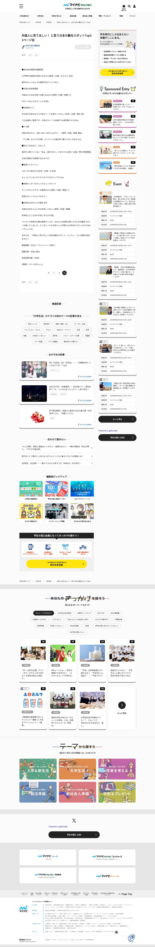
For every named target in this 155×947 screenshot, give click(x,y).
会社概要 (47, 939)
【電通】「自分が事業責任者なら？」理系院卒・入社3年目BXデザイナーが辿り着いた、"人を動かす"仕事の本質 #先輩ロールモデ (124, 272)
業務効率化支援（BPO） (62, 931)
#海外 (52, 418)
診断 (87, 330)
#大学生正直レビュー (77, 632)
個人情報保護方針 (89, 939)
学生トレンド (32, 324)
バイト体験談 (53, 341)
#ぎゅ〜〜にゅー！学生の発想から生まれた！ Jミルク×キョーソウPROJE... (62, 673)
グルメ (48, 330)
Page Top (127, 894)
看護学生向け (69, 905)
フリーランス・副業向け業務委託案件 (98, 907)
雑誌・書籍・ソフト (64, 916)
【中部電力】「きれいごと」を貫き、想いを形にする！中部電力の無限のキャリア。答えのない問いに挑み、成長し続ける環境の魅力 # (124, 201)
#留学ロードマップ (84, 613)
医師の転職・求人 (103, 926)
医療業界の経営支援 (59, 928)
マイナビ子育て (112, 916)
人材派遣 (47, 923)
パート (47, 907)
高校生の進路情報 (50, 910)
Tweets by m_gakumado (107, 430)
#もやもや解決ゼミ (102, 619)
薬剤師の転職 (69, 926)
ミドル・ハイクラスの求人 (114, 905)
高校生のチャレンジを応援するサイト (84, 913)
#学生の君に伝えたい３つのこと (106, 626)
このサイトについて (24, 894)
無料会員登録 (57, 564)
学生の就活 (48, 905)
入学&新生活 (23, 16)
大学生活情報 (119, 913)
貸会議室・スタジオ (84, 931)
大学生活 (40, 16)
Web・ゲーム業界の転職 (59, 923)
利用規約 (32, 894)
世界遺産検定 (88, 916)
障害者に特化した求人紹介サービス (76, 907)
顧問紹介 (61, 926)
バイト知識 (38, 341)
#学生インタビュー (57, 626)
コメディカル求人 (90, 926)
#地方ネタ (63, 394)
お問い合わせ (47, 894)
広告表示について (55, 894)
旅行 (30, 55)
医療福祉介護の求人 (117, 907)
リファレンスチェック (110, 931)
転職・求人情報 (93, 905)
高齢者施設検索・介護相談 (77, 920)
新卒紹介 (82, 923)
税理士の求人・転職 (50, 926)
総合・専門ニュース (65, 913)
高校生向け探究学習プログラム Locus (68, 910)
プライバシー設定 (86, 894)
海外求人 (102, 905)
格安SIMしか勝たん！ (71, 341)
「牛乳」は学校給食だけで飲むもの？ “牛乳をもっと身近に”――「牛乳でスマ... (92, 673)
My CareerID (79, 918)
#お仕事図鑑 (115, 613)
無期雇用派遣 (123, 926)
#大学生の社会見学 (64, 613)
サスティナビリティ (64, 939)
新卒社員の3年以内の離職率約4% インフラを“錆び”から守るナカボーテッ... (124, 137)
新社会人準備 (87, 16)
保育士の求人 (113, 926)
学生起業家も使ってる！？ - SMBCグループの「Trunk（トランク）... (123, 107)
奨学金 (55, 335)
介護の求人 (48, 928)
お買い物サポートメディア (107, 918)
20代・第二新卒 (72, 923)
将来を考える (56, 16)
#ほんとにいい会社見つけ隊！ (78, 619)
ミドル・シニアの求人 (57, 907)
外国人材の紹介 (71, 928)
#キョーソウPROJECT (44, 613)
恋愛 (78, 330)
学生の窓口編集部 (32, 46)
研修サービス (49, 931)
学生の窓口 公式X (117, 437)
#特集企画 (118, 619)
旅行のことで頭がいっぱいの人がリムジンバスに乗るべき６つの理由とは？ (52, 456)
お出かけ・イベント (64, 330)
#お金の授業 (74, 626)
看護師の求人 (79, 926)
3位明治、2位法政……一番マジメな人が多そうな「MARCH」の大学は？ (51, 463)
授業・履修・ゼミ (62, 324)
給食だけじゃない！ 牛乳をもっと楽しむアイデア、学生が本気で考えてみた (121, 673)
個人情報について (39, 894)
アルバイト (128, 905)
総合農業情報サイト (99, 916)
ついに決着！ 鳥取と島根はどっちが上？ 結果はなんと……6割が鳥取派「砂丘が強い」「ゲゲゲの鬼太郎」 (55, 448)
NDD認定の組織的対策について (107, 894)
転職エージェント (92, 923)
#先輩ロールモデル (39, 619)
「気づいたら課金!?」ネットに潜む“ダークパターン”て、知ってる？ (124, 153)
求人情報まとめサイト (51, 913)
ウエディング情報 (77, 916)
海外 (36, 55)
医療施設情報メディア (91, 918)
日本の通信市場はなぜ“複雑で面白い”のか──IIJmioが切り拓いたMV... (124, 122)
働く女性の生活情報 (50, 916)
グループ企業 (79, 939)
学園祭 (87, 335)
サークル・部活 (79, 324)
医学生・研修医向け (81, 905)
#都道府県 (53, 394)
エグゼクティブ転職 (104, 923)
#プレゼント (57, 619)
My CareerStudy (68, 918)
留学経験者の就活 (59, 905)
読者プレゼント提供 (64, 894)
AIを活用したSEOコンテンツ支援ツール (56, 920)
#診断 (87, 626)
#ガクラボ (100, 613)
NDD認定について (95, 894)
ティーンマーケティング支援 (105, 913)
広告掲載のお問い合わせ (75, 894)
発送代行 (73, 931)
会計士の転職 (116, 923)
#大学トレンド (54, 370)
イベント (132, 16)
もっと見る (117, 419)
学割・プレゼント (104, 16)
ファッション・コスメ (32, 330)
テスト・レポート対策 (71, 335)
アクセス (54, 939)
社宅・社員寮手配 (97, 931)
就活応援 (73, 16)
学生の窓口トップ (24, 22)
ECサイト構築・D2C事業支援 (53, 918)
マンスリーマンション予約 (124, 918)
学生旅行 (49, 22)
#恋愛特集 (40, 626)
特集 (121, 16)
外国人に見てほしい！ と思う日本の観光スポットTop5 (73, 22)
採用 (72, 939)
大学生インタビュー (39, 335)
